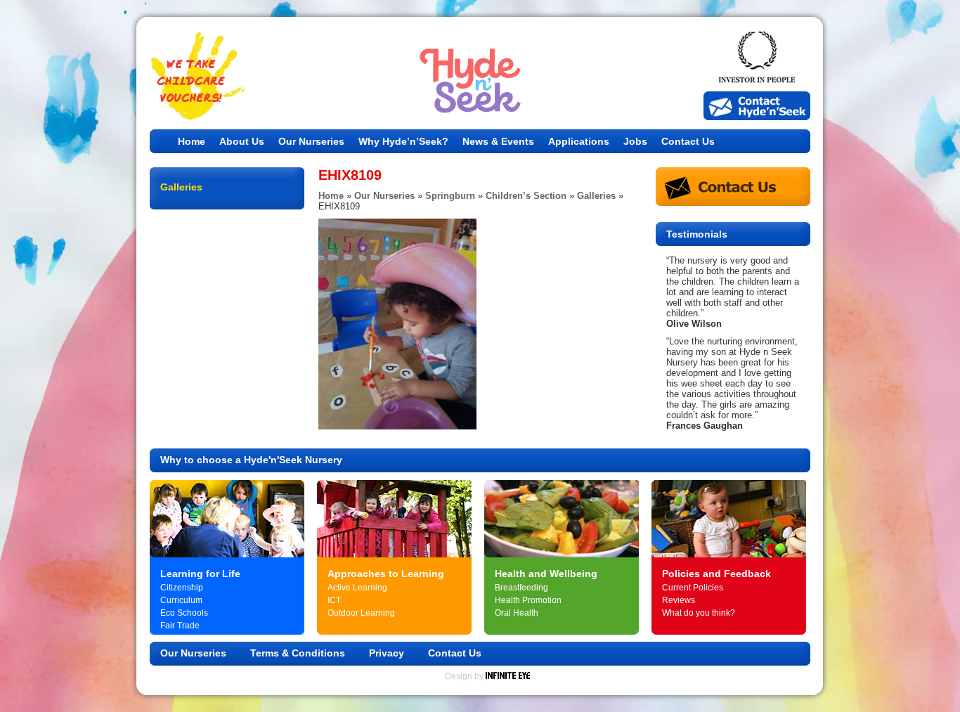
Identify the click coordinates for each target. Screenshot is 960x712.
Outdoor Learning (361, 613)
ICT (334, 600)
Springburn (450, 195)
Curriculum (181, 600)
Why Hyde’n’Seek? (403, 141)
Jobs (635, 141)
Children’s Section (526, 195)
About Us (241, 141)
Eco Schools (184, 613)
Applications (578, 141)
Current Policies (692, 588)
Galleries (596, 195)
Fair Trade (180, 625)
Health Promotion (528, 600)
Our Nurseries (311, 141)
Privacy (386, 653)
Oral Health (516, 613)
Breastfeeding (521, 588)
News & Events (498, 141)
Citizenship (181, 588)
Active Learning (357, 588)
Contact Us (688, 141)
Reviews (678, 600)
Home (191, 141)
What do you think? (698, 613)
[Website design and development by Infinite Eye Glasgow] (508, 676)
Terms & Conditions (297, 653)
